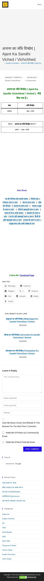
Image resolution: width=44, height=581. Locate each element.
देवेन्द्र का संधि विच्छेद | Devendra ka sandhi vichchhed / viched (22, 336)
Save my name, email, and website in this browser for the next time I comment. (21, 424)
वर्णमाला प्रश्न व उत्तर (10, 202)
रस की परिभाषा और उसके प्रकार (17, 199)
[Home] (2, 63)
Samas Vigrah (7, 550)
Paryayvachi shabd (9, 545)
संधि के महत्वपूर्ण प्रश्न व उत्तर (28, 209)
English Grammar (8, 519)
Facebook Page (27, 275)
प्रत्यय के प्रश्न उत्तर (21, 206)
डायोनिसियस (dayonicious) (11, 496)
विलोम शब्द (35, 199)
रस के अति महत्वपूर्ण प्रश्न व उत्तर (21, 216)
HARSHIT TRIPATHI (13, 77)
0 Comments (30, 81)
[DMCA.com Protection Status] (28, 577)
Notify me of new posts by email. (20, 442)
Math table (6, 541)
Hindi (4, 528)
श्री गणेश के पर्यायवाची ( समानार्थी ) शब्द (13, 501)
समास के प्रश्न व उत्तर (32, 220)
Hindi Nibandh (7, 532)
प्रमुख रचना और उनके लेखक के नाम (21, 223)
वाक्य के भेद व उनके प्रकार (14, 213)
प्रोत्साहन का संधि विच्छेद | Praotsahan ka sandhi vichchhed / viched (22, 352)
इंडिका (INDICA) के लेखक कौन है (12, 487)
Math (4, 536)
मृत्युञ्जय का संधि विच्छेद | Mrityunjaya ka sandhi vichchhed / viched (22, 320)
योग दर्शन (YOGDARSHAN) (11, 492)
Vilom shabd (6, 559)
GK (3, 523)
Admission (6, 514)
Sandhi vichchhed (12, 81)
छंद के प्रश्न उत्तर (29, 202)
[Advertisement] (22, 29)
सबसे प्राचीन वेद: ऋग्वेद (9, 483)
